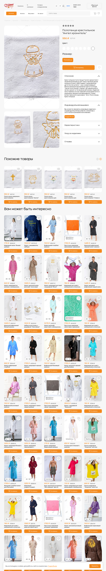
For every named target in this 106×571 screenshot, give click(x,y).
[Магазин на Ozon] (68, 5)
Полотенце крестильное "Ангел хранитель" (58, 20)
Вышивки (31, 13)
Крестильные (36, 20)
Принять (95, 566)
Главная (7, 20)
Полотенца (25, 20)
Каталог (11, 13)
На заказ (40, 13)
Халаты (22, 13)
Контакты (20, 6)
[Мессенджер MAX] (64, 5)
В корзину (14, 202)
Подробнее (69, 116)
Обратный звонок (94, 6)
